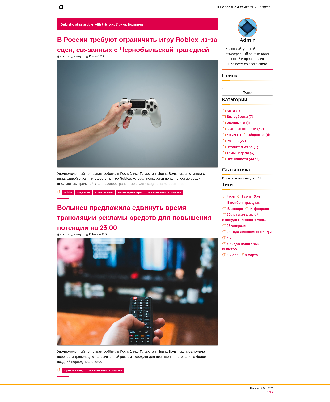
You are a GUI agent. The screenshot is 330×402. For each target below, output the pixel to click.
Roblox (68, 192)
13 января (234, 208)
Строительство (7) (242, 147)
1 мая (230, 196)
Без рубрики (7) (239, 116)
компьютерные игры (130, 192)
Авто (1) (233, 110)
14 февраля (259, 208)
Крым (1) (233, 134)
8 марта (251, 255)
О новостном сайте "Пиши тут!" (243, 7)
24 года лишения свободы (249, 232)
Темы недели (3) (240, 153)
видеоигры (83, 192)
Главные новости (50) (245, 129)
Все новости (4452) (243, 159)
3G (228, 238)
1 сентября (251, 196)
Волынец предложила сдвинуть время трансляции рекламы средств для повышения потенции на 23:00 (134, 217)
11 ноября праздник (243, 202)
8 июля (232, 255)
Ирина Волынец (104, 192)
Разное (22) (236, 141)
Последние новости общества (164, 192)
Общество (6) (258, 134)
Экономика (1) (238, 122)
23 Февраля (236, 225)
